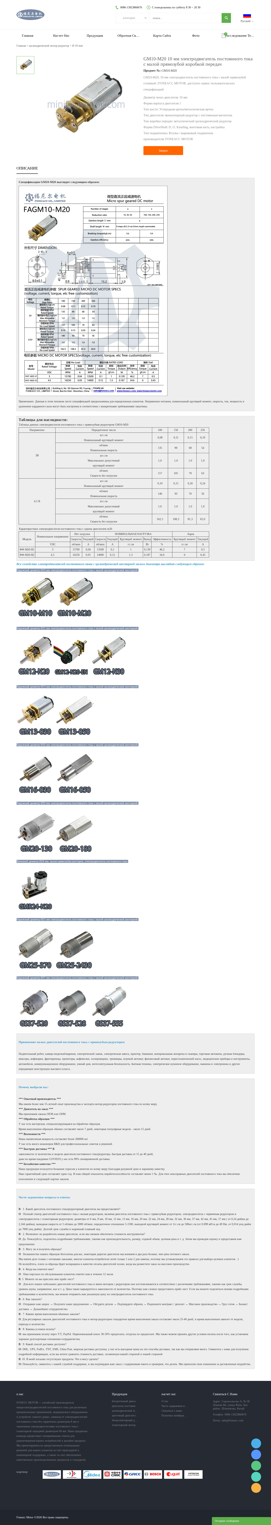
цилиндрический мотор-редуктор (49, 45)
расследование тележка (240, 36)
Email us (256, 1488)
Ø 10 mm (77, 45)
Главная (27, 36)
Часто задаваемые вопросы (174, 1406)
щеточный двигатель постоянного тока (125, 1415)
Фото (196, 36)
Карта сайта (162, 36)
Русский (246, 21)
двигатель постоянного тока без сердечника (125, 1406)
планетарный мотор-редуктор (125, 1425)
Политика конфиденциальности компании (174, 1415)
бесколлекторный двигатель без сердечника (125, 1420)
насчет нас (61, 36)
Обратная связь (128, 36)
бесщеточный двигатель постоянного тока (125, 1401)
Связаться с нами (171, 1410)
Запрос (163, 150)
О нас (164, 1401)
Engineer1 (256, 1443)
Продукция (95, 36)
